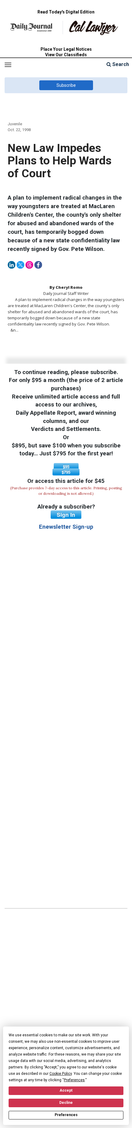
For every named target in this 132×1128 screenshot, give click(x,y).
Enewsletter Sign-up (66, 527)
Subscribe (66, 85)
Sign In (66, 514)
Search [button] (120, 64)
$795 (66, 472)
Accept (66, 1090)
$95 (66, 466)
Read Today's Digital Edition (66, 11)
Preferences (66, 1115)
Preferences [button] (74, 1080)
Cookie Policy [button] (60, 1073)
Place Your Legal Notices (66, 49)
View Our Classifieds (66, 54)
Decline (66, 1102)
